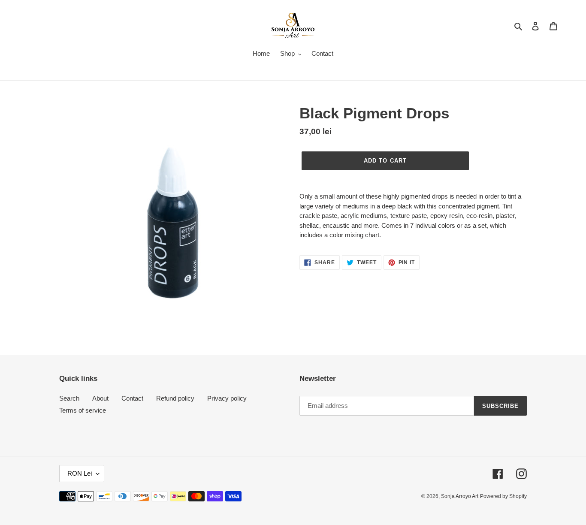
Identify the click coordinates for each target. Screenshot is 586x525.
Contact (132, 398)
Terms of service (82, 410)
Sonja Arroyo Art (459, 496)
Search (69, 398)
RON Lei (79, 473)
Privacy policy (227, 398)
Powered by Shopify (503, 496)
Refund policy (175, 398)
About (100, 398)
